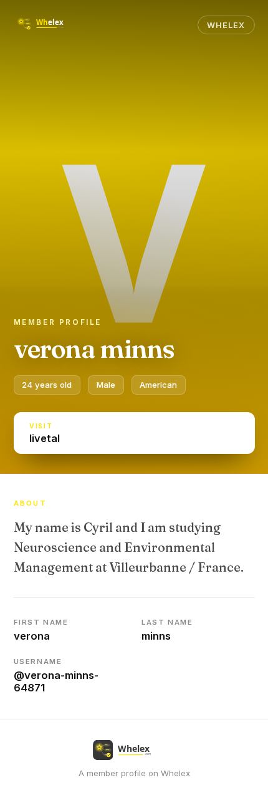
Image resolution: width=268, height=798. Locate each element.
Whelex (226, 25)
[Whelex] (50, 25)
